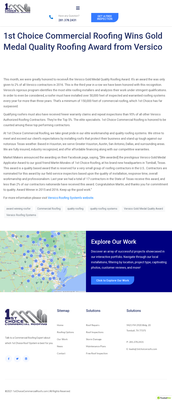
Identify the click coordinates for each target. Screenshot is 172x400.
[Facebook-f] (8, 358)
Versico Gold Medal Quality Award (143, 208)
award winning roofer (18, 208)
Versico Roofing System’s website (70, 197)
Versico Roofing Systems (21, 215)
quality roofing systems (103, 208)
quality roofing (75, 208)
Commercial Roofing (49, 208)
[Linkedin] (26, 358)
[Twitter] (17, 358)
